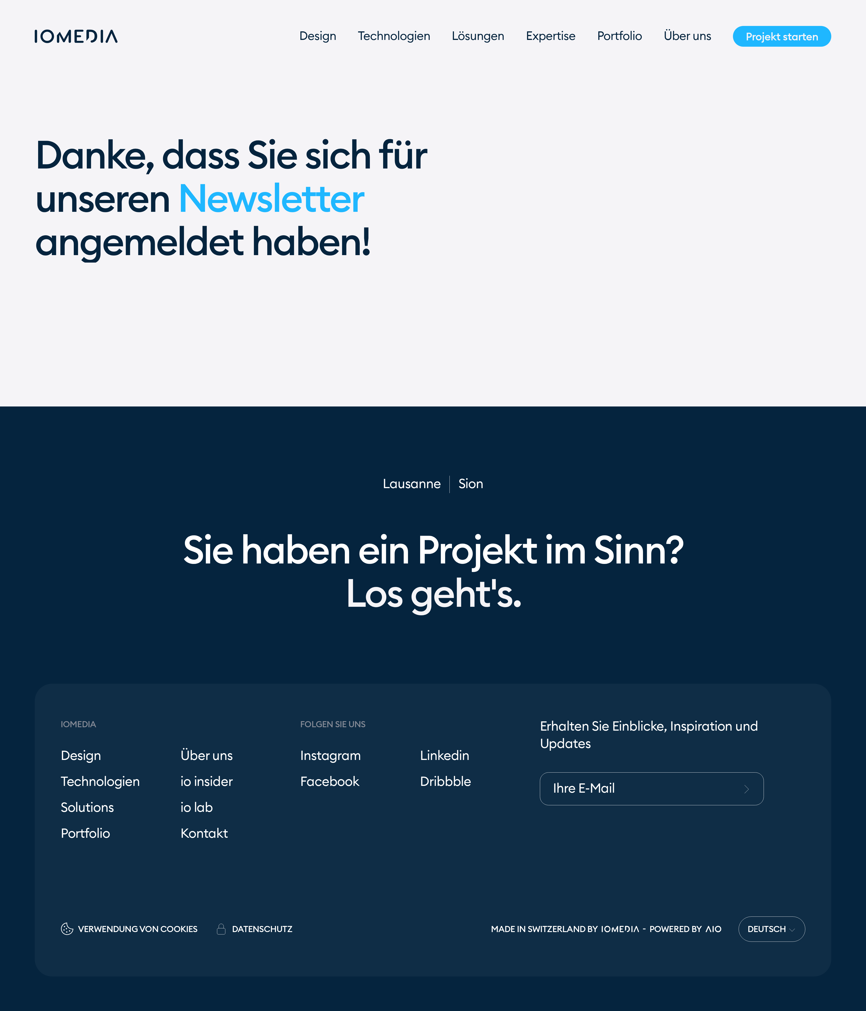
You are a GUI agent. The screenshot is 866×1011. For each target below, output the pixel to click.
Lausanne (412, 484)
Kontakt (204, 833)
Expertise (551, 36)
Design (317, 36)
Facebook (329, 782)
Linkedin (444, 756)
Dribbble (445, 782)
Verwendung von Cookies (138, 928)
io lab (196, 807)
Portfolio (619, 36)
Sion (470, 484)
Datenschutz (262, 928)
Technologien (394, 36)
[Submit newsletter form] (752, 789)
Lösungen (478, 36)
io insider (206, 782)
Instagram (330, 756)
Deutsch (768, 928)
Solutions (87, 807)
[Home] (76, 36)
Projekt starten (782, 36)
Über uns (687, 36)
